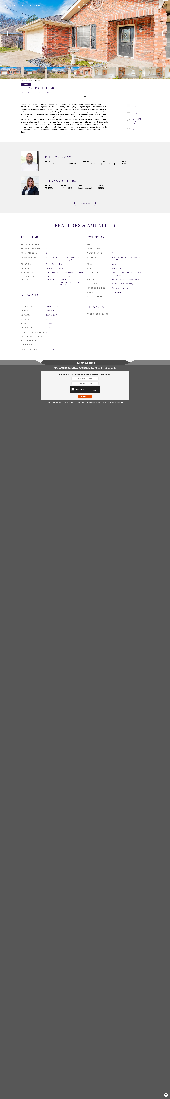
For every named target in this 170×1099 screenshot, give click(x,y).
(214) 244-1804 (89, 164)
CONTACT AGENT (85, 203)
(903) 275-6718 (66, 188)
